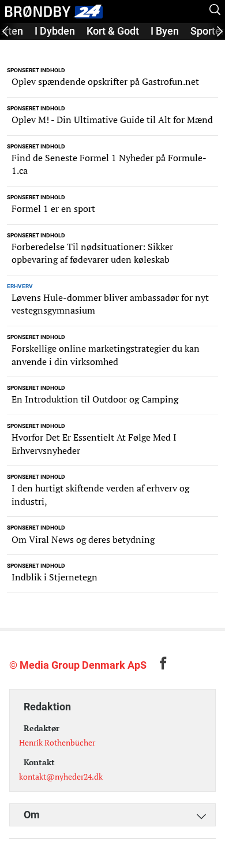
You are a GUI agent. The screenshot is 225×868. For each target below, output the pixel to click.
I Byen (165, 31)
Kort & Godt (113, 31)
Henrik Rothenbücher (57, 742)
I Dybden (55, 31)
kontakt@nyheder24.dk (61, 776)
